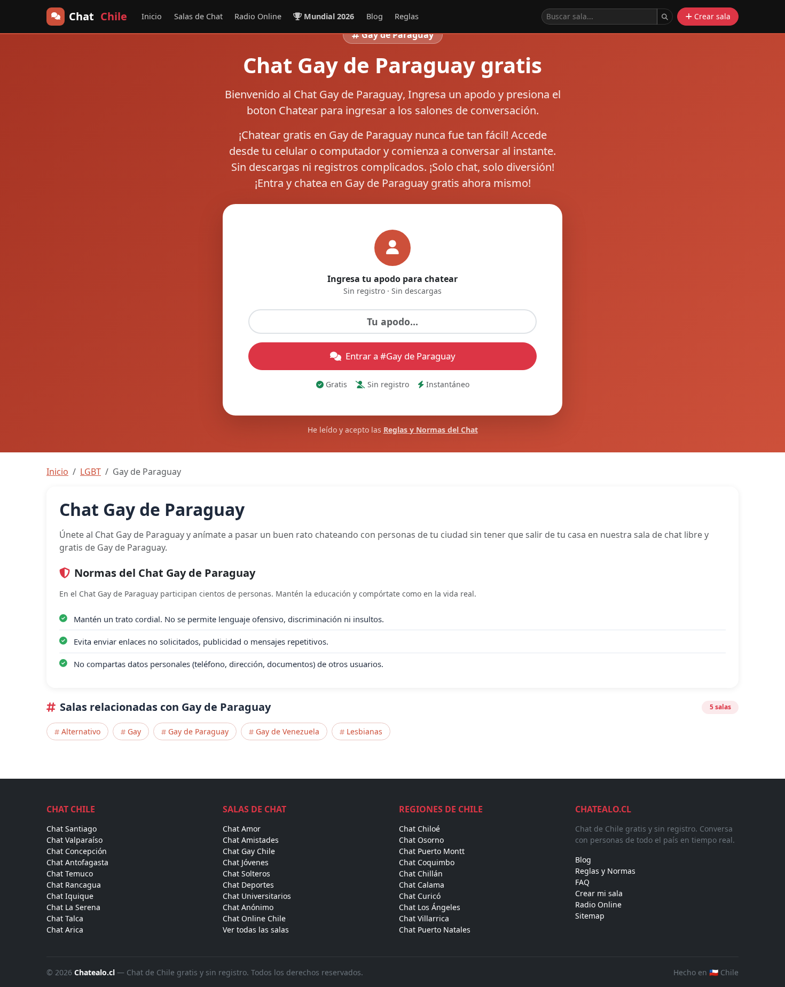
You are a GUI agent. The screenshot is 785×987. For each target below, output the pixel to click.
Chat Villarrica (424, 918)
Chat (98, 16)
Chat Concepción (76, 851)
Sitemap (590, 916)
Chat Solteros (246, 873)
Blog (374, 16)
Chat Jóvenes (246, 862)
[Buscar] (665, 17)
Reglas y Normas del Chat (430, 430)
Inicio (152, 16)
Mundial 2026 (329, 16)
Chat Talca (64, 918)
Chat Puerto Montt (432, 851)
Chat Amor (242, 829)
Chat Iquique (69, 896)
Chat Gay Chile (249, 851)
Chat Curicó (420, 896)
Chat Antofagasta (77, 862)
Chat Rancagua (73, 885)
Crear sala (712, 16)
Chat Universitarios (257, 896)
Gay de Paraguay (198, 731)
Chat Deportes (248, 885)
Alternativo (80, 731)
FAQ (582, 882)
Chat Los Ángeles (429, 907)
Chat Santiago (71, 829)
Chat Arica (64, 930)
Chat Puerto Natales (434, 930)
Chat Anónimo (248, 907)
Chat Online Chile (254, 918)
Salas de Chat (198, 16)
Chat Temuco (69, 873)
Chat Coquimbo (426, 862)
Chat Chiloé (419, 829)
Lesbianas (364, 731)
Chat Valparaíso (74, 840)
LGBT (90, 471)
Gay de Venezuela (287, 731)
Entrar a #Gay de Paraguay (401, 356)
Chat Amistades (251, 840)
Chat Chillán (421, 873)
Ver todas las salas (256, 930)
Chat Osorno (421, 840)
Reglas (407, 16)
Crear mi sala (599, 893)
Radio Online (257, 16)
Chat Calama (421, 885)
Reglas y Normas (605, 871)
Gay (134, 731)
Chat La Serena (73, 907)
